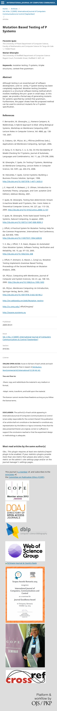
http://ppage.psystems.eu (14, 312)
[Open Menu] (2, 2)
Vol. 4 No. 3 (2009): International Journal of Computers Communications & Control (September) (24, 12)
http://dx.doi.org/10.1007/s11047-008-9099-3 (23, 222)
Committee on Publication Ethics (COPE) (26, 477)
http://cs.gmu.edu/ (11, 306)
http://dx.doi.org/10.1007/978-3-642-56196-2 (22, 294)
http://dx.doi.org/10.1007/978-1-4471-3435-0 (22, 181)
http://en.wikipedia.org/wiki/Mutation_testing (23, 300)
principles (9, 474)
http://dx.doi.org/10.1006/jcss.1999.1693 (26, 282)
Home (5, 9)
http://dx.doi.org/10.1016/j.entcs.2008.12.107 (28, 210)
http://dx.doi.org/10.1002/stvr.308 (18, 254)
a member (23, 472)
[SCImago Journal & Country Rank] (21, 563)
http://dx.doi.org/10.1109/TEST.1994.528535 (22, 238)
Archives (14, 9)
